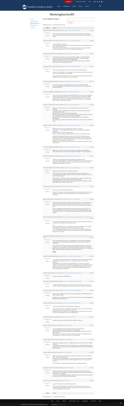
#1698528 (92, 199)
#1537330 (91, 317)
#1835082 (91, 30)
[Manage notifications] (120, 403)
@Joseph (55, 108)
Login (90, 1)
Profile (32, 19)
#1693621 (92, 218)
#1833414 (91, 156)
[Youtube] (102, 2)
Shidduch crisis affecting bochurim (68, 317)
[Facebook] (95, 2)
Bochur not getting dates (67, 325)
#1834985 (91, 40)
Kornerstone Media (61, 404)
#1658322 (92, 303)
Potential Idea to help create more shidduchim (70, 199)
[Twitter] (100, 2)
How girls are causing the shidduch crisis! (71, 30)
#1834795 (91, 81)
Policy (100, 401)
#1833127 (92, 167)
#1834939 (91, 66)
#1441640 (91, 339)
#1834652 (91, 104)
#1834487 (91, 125)
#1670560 (91, 237)
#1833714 (91, 147)
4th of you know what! (65, 380)
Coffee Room (66, 6)
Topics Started (34, 21)
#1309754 (91, 380)
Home (58, 6)
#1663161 (92, 281)
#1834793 (91, 91)
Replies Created (34, 23)
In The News (93, 401)
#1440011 (91, 367)
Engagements (33, 25)
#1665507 (92, 273)
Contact (87, 6)
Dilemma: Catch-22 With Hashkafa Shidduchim (72, 256)
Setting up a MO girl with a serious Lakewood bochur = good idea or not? (77, 217)
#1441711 (92, 325)
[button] (100, 6)
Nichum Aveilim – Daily (80, 1)
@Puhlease (55, 128)
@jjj (54, 171)
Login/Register (85, 401)
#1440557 (91, 352)
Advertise (64, 401)
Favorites (32, 27)
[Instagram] (97, 2)
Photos (80, 6)
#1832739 (91, 186)
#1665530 (91, 256)
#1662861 (92, 290)
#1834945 (91, 53)
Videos (74, 6)
